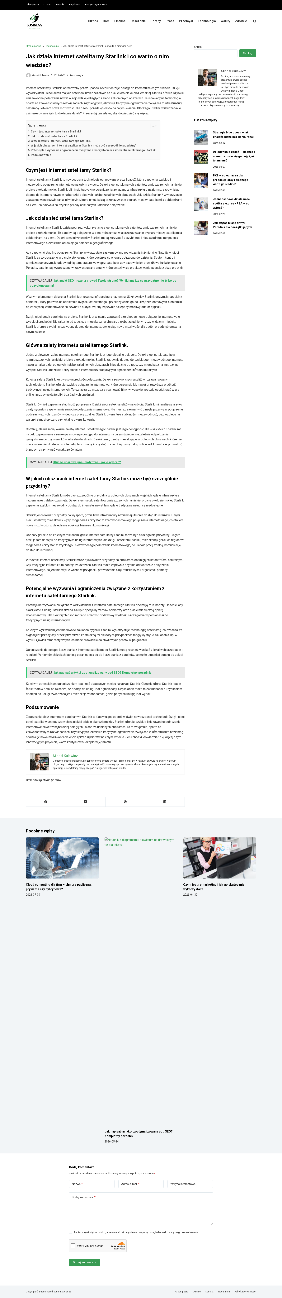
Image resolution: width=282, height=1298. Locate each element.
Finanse (120, 21)
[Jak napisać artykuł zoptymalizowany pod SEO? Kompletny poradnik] (141, 981)
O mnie (47, 4)
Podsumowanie (41, 155)
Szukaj (198, 47)
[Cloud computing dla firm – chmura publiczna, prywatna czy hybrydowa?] (62, 858)
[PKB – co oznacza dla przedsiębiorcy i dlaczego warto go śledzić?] (201, 180)
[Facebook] (46, 802)
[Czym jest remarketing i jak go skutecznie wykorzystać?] (219, 858)
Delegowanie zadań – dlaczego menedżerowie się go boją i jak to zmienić (234, 156)
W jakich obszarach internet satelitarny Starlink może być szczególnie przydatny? (84, 145)
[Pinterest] (125, 802)
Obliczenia (138, 21)
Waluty (225, 21)
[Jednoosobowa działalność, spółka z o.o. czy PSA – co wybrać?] (201, 204)
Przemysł (186, 21)
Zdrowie (241, 21)
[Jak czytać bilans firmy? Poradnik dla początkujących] (201, 228)
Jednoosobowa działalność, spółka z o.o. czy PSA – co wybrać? (232, 203)
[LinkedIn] (165, 802)
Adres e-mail (130, 1184)
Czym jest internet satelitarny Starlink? (56, 131)
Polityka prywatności (96, 4)
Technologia (207, 21)
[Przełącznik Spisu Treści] (152, 126)
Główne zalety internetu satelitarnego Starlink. (61, 141)
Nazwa (77, 1184)
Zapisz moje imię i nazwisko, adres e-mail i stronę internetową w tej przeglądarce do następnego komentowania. (136, 1232)
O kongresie (32, 4)
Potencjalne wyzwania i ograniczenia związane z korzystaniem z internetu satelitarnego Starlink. (93, 150)
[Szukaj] (254, 21)
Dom (106, 21)
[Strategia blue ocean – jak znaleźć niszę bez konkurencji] (201, 137)
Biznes (93, 21)
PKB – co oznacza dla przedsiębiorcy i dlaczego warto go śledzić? (230, 180)
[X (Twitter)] (86, 802)
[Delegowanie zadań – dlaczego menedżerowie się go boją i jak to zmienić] (201, 157)
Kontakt (60, 4)
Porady (155, 21)
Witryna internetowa (182, 1184)
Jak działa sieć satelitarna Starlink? (54, 136)
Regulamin (74, 4)
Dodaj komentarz (84, 1197)
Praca (170, 21)
